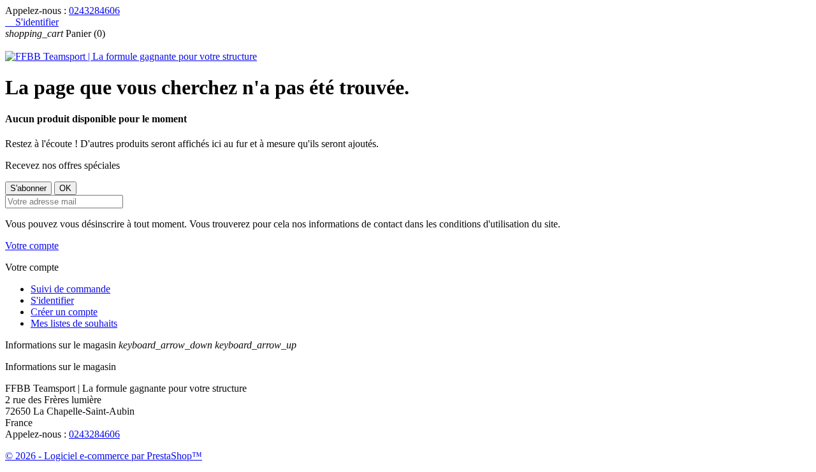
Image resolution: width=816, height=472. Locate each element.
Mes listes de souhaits (74, 323)
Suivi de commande (70, 288)
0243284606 (94, 10)
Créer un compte (64, 311)
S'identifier (52, 300)
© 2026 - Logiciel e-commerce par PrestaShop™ (103, 455)
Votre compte (32, 245)
